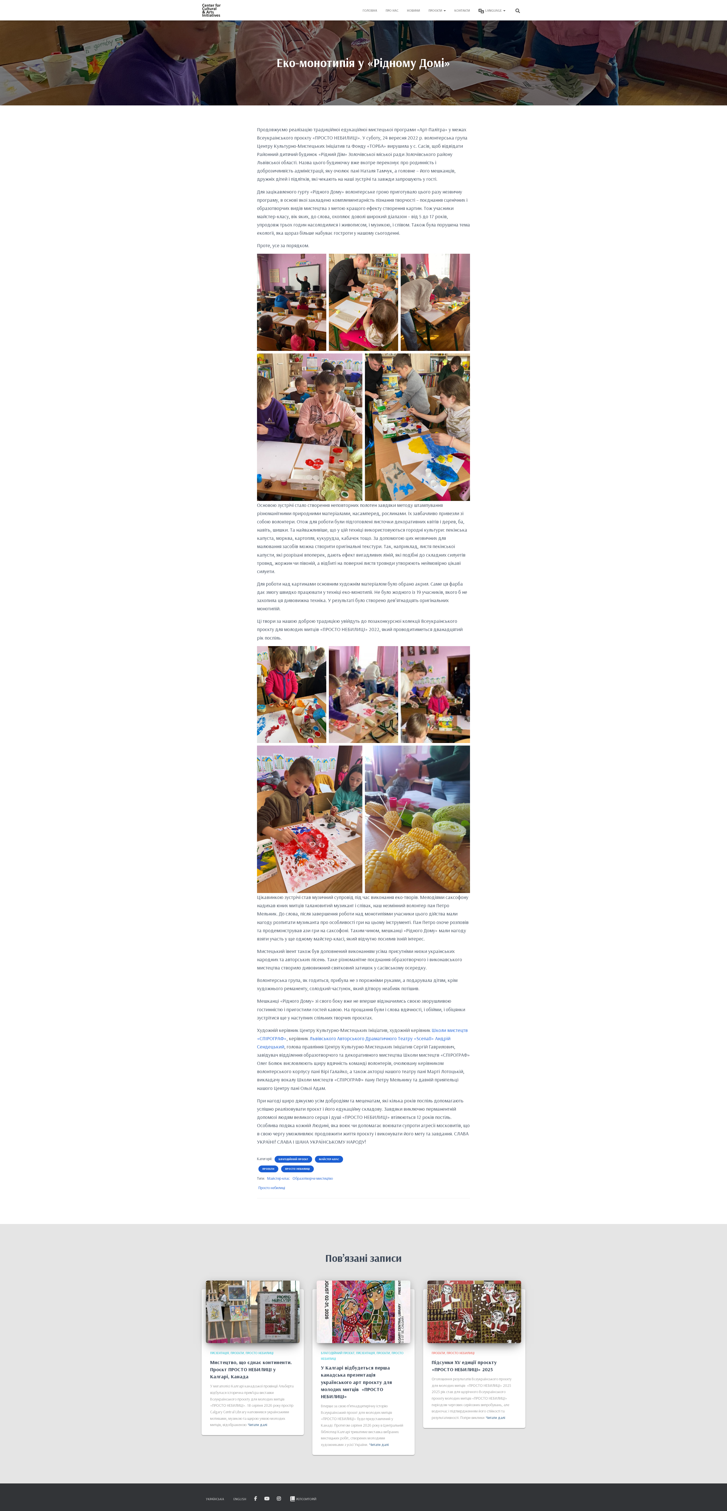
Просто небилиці (271, 1187)
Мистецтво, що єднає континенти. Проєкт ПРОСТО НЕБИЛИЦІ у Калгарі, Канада (251, 1369)
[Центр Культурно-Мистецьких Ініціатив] (211, 10)
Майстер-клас (278, 1178)
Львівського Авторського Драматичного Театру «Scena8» (372, 1038)
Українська (215, 1499)
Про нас (392, 10)
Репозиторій (306, 1499)
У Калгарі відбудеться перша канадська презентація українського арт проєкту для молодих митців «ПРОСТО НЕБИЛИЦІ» (356, 1382)
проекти (268, 1169)
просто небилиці (297, 1169)
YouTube (267, 1498)
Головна (370, 10)
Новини (413, 10)
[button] (444, 10)
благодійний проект (293, 1159)
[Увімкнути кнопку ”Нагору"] (716, 1500)
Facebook (256, 1498)
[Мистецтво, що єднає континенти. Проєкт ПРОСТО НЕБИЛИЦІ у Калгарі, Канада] (253, 1311)
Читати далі (257, 1424)
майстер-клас (329, 1159)
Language (494, 10)
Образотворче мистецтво (313, 1178)
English (239, 1499)
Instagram (279, 1498)
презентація (219, 1353)
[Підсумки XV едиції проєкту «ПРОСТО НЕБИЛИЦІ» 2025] (474, 1311)
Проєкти (436, 10)
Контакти (462, 10)
